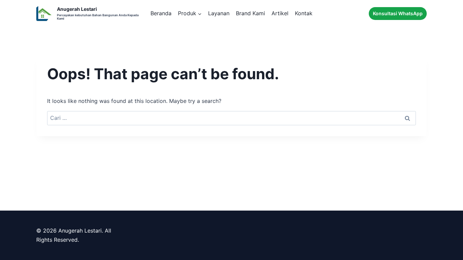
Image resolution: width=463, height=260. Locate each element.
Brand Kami (250, 13)
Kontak (304, 13)
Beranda (161, 13)
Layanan (218, 13)
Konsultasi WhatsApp (398, 13)
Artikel (279, 13)
